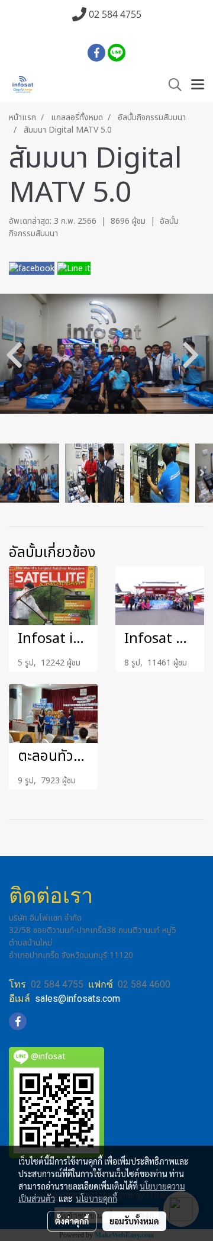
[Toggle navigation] (198, 85)
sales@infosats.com (77, 998)
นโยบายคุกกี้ (96, 1198)
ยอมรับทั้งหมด (134, 1221)
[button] (171, 85)
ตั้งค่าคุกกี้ (72, 1221)
